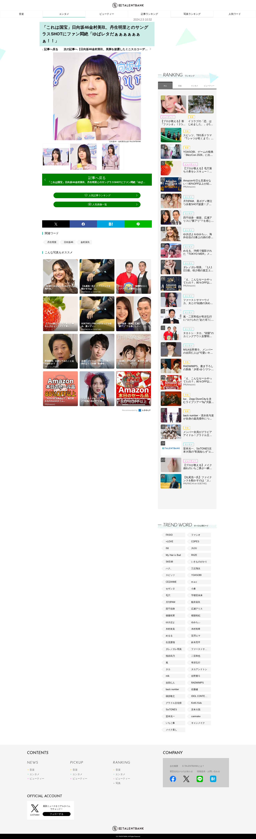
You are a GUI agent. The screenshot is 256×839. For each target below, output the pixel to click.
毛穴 (168, 595)
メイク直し (171, 729)
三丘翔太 (195, 568)
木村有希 (195, 629)
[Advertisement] (184, 42)
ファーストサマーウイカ (201, 649)
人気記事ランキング (100, 195)
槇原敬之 (170, 696)
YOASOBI (196, 575)
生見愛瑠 (170, 642)
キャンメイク (198, 723)
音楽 (21, 14)
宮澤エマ (195, 635)
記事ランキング (149, 14)
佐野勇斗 (195, 676)
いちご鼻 (170, 723)
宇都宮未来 (197, 595)
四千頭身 (170, 608)
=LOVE (169, 541)
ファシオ (195, 535)
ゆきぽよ (170, 622)
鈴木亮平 (195, 642)
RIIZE (194, 555)
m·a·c (194, 582)
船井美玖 (195, 602)
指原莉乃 (170, 656)
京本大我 (195, 709)
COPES (195, 541)
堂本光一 (170, 716)
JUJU (194, 548)
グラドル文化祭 (174, 703)
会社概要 (174, 766)
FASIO (169, 535)
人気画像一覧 (99, 204)
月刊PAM (170, 602)
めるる (169, 635)
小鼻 (193, 588)
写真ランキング (192, 14)
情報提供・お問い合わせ (208, 771)
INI (167, 548)
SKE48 (169, 561)
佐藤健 (194, 689)
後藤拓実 (170, 615)
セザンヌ (170, 588)
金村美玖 (85, 242)
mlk (167, 676)
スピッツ (170, 575)
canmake (195, 716)
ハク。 (169, 568)
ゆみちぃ (195, 622)
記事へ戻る (51, 49)
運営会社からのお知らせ (181, 771)
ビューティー (106, 14)
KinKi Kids (196, 703)
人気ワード (235, 14)
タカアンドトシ (199, 669)
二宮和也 (195, 656)
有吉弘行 (195, 662)
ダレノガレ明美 (174, 649)
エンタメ (64, 14)
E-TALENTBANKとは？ (193, 766)
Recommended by (130, 410)
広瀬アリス (197, 608)
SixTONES (171, 709)
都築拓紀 (195, 615)
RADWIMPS (197, 682)
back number (172, 689)
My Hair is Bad (173, 555)
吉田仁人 (170, 682)
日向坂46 (68, 242)
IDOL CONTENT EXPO (201, 696)
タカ (168, 669)
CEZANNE (171, 582)
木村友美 (170, 629)
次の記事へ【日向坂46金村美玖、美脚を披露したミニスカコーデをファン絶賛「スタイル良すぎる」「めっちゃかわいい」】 (108, 49)
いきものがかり (199, 561)
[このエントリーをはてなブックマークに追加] (111, 224)
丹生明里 (51, 242)
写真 (118, 783)
